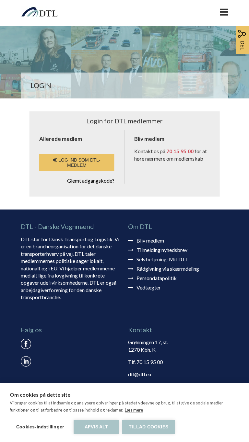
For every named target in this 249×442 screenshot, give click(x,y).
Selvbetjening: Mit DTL (162, 259)
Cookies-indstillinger (40, 427)
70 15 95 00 (180, 151)
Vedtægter (148, 287)
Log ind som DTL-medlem (79, 162)
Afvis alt (96, 427)
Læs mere (134, 410)
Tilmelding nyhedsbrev (161, 250)
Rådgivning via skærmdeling (167, 269)
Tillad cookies (148, 427)
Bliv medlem (150, 240)
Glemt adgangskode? (90, 180)
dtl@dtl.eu (139, 374)
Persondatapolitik (156, 278)
